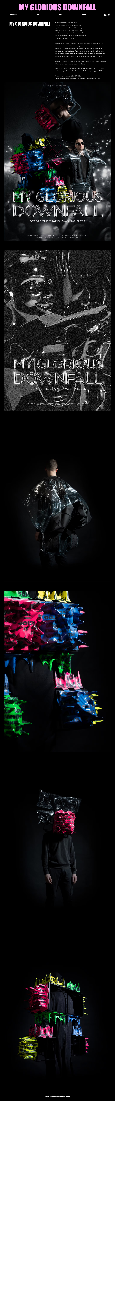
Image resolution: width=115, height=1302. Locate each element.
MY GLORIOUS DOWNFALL (57, 7)
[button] (105, 14)
